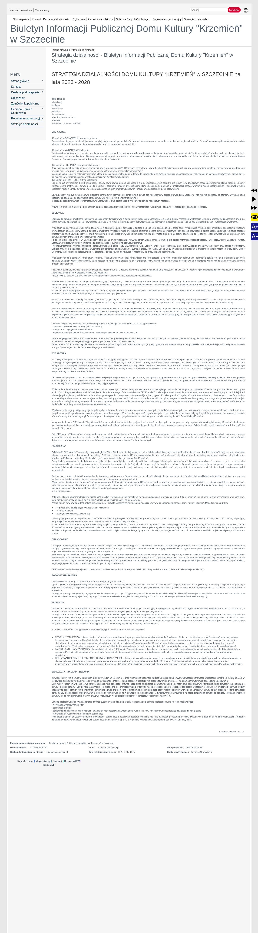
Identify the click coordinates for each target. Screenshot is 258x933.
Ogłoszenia (18, 97)
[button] (254, 190)
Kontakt (16, 86)
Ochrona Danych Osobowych (21, 110)
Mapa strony (42, 10)
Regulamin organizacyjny (27, 118)
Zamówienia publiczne (25, 103)
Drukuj (246, 11)
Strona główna (60, 49)
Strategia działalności (83, 49)
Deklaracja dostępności (25, 92)
